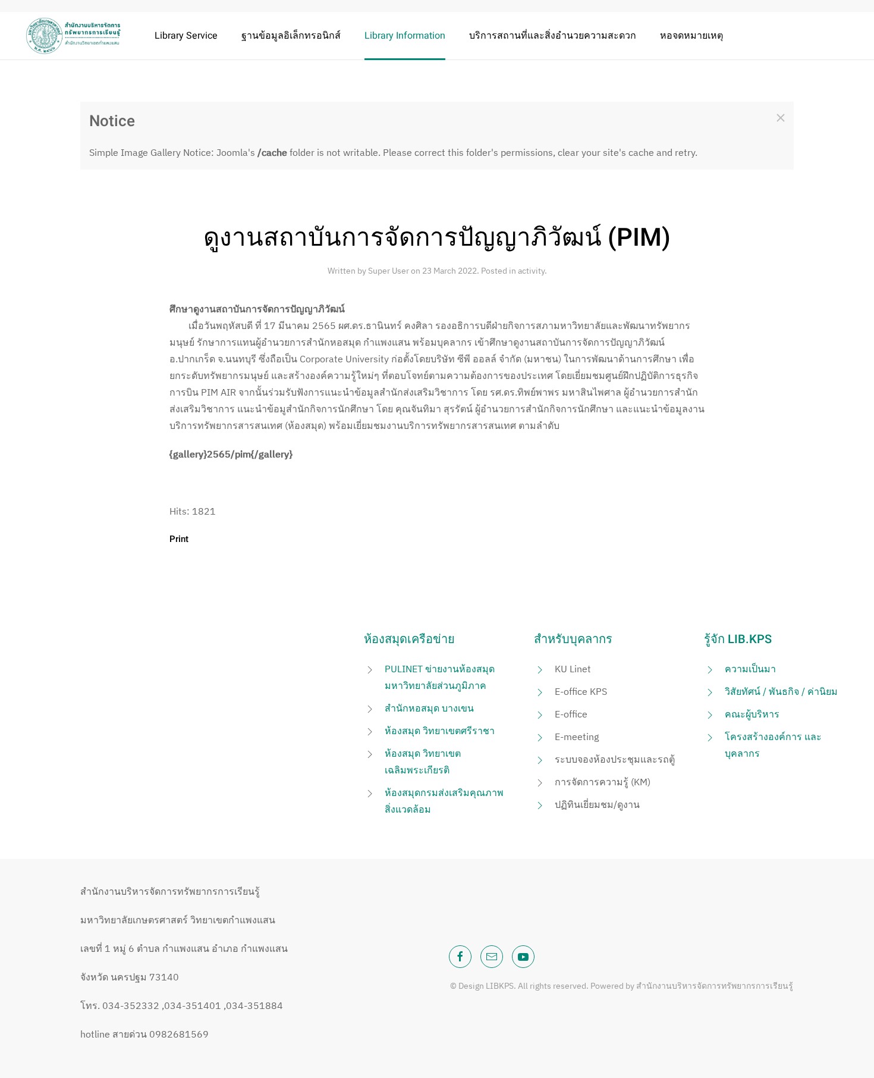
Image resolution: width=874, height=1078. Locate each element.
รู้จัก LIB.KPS (738, 639)
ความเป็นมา (750, 669)
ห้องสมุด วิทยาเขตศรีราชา (440, 731)
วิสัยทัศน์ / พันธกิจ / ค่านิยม (781, 691)
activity (531, 270)
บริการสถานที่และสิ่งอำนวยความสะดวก (552, 36)
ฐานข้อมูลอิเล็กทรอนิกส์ (291, 36)
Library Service (186, 36)
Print (178, 539)
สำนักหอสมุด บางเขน (429, 708)
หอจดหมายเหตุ (691, 36)
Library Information (404, 36)
